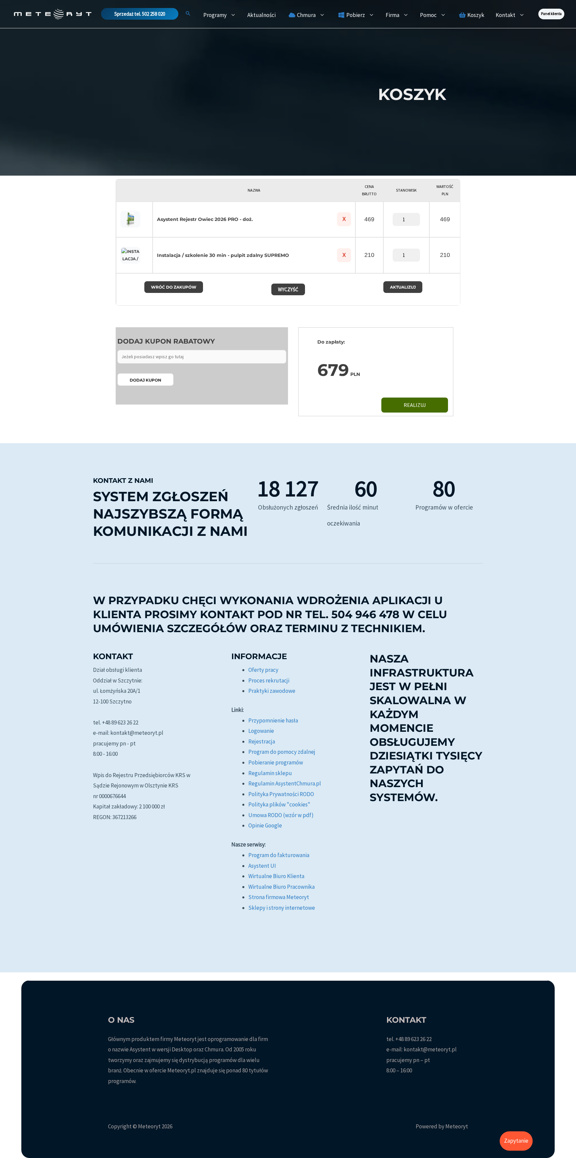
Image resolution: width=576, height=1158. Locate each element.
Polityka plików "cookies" (279, 804)
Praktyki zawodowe (271, 690)
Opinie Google (265, 825)
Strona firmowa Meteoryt (278, 897)
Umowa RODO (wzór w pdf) (281, 815)
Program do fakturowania (278, 855)
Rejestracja (261, 741)
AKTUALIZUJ (403, 287)
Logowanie (261, 730)
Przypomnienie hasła (273, 720)
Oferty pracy (263, 669)
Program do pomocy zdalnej (281, 751)
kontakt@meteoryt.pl (430, 1049)
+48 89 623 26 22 (413, 1039)
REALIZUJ (415, 405)
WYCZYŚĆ (288, 289)
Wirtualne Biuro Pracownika (281, 886)
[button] (139, 14)
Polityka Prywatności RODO (281, 794)
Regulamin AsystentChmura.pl (284, 783)
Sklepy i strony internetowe (281, 907)
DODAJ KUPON (145, 380)
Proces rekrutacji (268, 680)
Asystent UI (262, 865)
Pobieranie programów (275, 762)
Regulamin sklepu (270, 773)
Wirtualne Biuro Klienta (276, 876)
